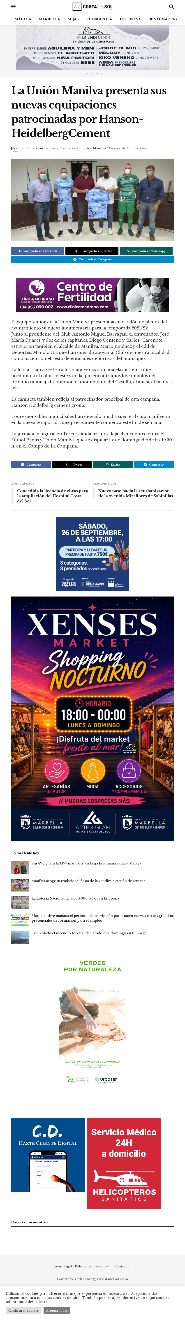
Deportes (84, 148)
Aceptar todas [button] (57, 1311)
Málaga (23, 19)
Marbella (49, 19)
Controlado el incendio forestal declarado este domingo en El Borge (89, 933)
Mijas (73, 19)
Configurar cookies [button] (23, 1311)
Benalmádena (163, 19)
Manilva (99, 148)
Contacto (121, 1266)
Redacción (35, 148)
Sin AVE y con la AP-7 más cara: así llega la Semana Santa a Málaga (86, 863)
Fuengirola (99, 19)
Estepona (130, 19)
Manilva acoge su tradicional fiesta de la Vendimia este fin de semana (88, 881)
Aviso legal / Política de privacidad (82, 1266)
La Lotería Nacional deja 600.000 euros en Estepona (75, 898)
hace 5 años (61, 148)
